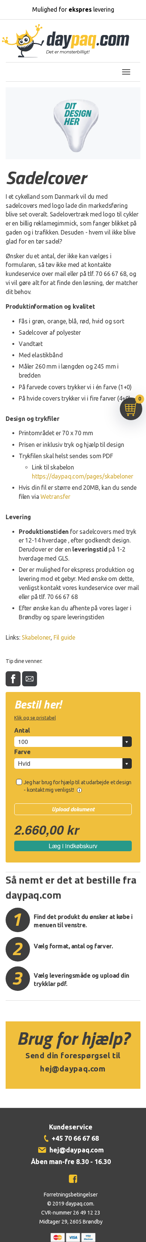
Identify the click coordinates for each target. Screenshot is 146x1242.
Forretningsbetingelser (71, 1195)
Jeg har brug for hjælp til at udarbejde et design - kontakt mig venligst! (77, 786)
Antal (22, 730)
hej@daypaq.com (73, 1068)
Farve (22, 751)
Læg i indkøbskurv (73, 845)
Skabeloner (36, 637)
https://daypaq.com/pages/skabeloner (82, 476)
